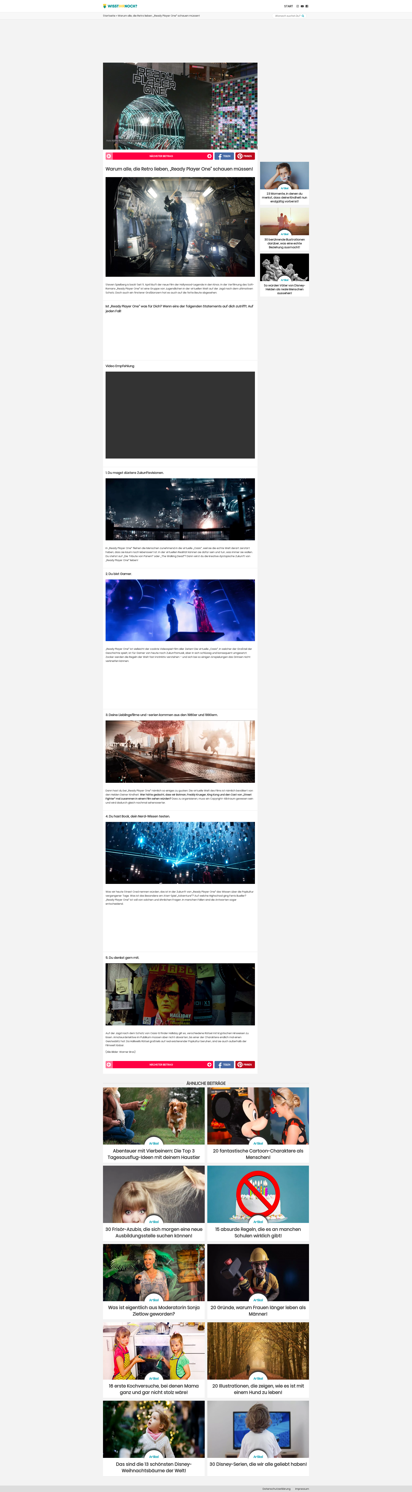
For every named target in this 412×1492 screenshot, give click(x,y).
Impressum (302, 1489)
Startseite (109, 16)
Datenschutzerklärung (276, 1489)
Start (288, 6)
